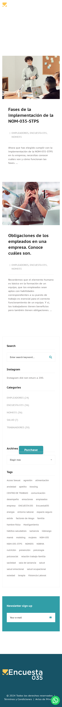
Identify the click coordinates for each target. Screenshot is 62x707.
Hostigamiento (31, 524)
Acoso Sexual (13, 480)
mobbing (20, 537)
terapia (21, 575)
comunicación (38, 493)
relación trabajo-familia (33, 556)
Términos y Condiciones (18, 699)
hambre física (13, 524)
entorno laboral (25, 512)
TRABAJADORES (18, 427)
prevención (24, 550)
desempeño (13, 499)
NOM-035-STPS (14, 543)
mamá (10, 537)
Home (23, 30)
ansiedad (11, 486)
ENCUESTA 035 (38, 132)
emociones (27, 499)
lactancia (34, 531)
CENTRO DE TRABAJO (17, 493)
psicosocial (12, 556)
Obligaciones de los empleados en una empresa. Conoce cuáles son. (28, 244)
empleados (41, 499)
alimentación (42, 480)
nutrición (11, 550)
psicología (38, 550)
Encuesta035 (42, 505)
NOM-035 (44, 537)
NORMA (40, 543)
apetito (23, 486)
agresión (27, 480)
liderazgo (46, 531)
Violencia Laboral (37, 575)
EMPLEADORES (20, 132)
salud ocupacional (36, 569)
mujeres (32, 537)
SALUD (12, 419)
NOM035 (17, 136)
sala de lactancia (27, 562)
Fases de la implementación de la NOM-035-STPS (30, 115)
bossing (34, 486)
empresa (11, 505)
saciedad (11, 562)
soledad (11, 575)
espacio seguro (44, 512)
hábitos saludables (16, 531)
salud (42, 562)
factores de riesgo (25, 518)
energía (10, 512)
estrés (10, 518)
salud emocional (15, 569)
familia (40, 518)
